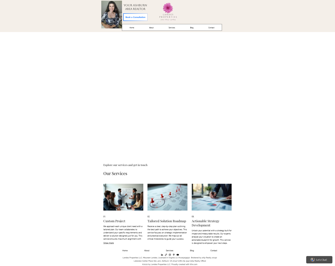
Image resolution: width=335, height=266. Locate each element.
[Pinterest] (173, 254)
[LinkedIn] (162, 254)
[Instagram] (170, 254)
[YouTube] (177, 254)
